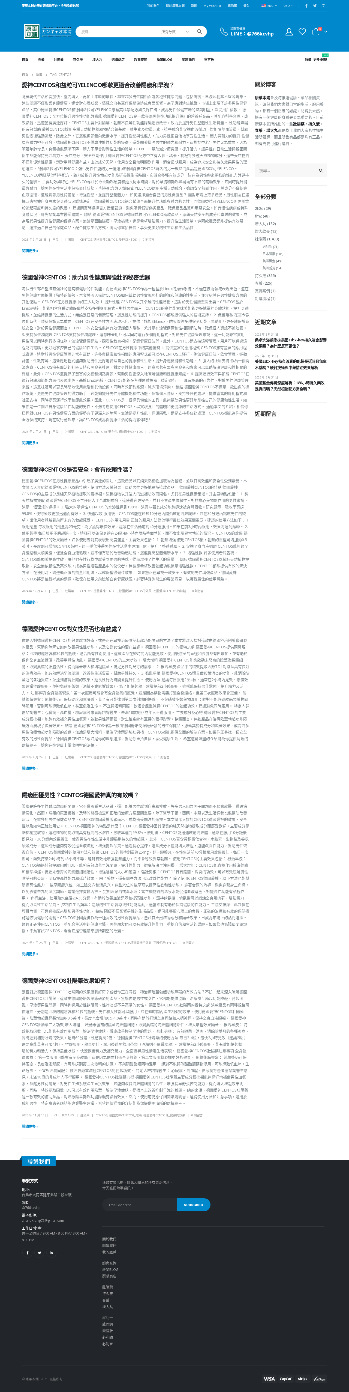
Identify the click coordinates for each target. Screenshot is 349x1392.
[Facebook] (306, 5)
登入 (246, 6)
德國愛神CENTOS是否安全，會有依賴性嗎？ (77, 469)
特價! (308, 59)
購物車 (232, 6)
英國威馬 (269, 268)
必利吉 (107, 1343)
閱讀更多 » (30, 250)
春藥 (41, 59)
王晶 (56, 239)
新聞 (194, 6)
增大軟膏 (262, 231)
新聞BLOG (164, 59)
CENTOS (86, 239)
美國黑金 (269, 261)
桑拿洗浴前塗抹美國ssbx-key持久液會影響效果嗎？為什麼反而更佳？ (291, 342)
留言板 (209, 59)
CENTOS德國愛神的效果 (135, 943)
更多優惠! (320, 57)
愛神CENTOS (128, 239)
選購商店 (118, 59)
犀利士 (107, 1317)
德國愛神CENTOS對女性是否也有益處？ (72, 629)
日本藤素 (269, 254)
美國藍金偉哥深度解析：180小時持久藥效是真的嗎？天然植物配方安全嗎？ (289, 385)
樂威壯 (107, 1330)
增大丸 (97, 59)
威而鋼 (107, 1324)
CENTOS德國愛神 (105, 943)
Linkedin (51, 1253)
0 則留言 (148, 239)
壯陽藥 (59, 59)
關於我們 (188, 59)
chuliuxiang (64, 1115)
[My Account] (289, 31)
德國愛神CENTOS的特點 (169, 591)
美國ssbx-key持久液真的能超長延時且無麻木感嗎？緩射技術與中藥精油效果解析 (291, 364)
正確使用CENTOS (165, 943)
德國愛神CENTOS (105, 239)
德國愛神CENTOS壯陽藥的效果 (164, 1115)
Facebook (27, 1253)
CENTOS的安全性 (105, 432)
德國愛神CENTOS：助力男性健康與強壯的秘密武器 (86, 277)
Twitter (39, 1253)
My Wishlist (212, 6)
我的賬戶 (153, 6)
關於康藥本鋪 (175, 6)
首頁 (25, 59)
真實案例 (262, 290)
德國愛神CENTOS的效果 (135, 591)
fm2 (258, 216)
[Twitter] (314, 5)
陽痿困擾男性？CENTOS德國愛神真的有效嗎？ (80, 795)
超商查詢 (140, 59)
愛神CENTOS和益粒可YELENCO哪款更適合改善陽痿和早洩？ (98, 85)
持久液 (78, 59)
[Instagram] (323, 5)
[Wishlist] (302, 31)
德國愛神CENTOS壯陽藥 (125, 1115)
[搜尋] (199, 31)
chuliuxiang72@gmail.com (43, 1220)
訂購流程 (262, 298)
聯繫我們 (109, 1245)
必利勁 (267, 247)
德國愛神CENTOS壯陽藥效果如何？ (66, 981)
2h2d (259, 208)
